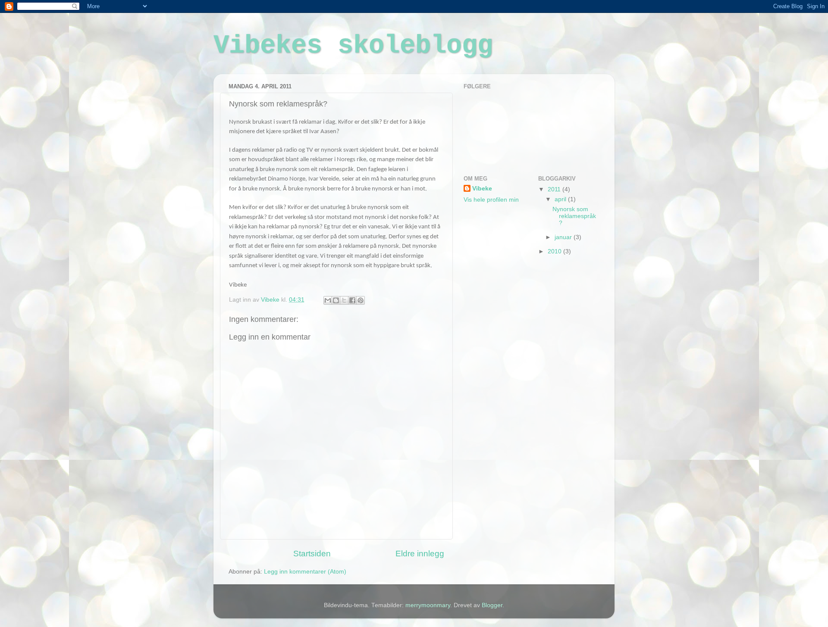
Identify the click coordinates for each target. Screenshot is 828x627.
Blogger (492, 605)
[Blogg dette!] (336, 300)
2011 (555, 189)
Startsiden (312, 553)
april (561, 199)
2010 (555, 251)
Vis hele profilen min (491, 200)
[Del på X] (344, 300)
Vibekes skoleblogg (353, 45)
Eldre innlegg (419, 553)
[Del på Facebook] (352, 300)
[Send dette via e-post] (327, 300)
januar (564, 237)
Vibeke (482, 188)
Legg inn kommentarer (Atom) (305, 571)
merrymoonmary (427, 605)
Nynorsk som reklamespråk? (574, 216)
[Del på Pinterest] (360, 300)
